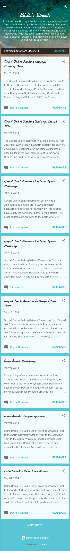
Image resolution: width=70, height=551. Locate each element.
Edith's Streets (35, 15)
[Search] (65, 7)
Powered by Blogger (37, 537)
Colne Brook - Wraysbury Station (26, 471)
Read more (59, 107)
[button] (64, 61)
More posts (35, 525)
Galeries (42, 544)
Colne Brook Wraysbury (19, 360)
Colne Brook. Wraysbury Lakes (24, 416)
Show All (60, 50)
